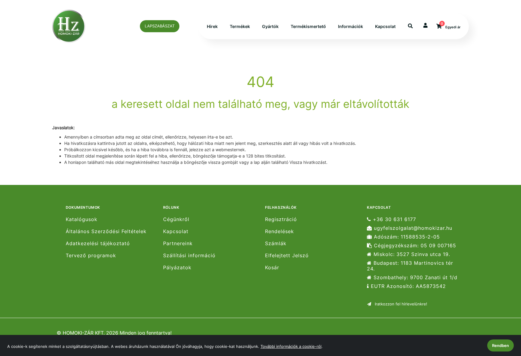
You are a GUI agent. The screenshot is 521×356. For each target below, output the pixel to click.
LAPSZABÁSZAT (160, 25)
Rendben (500, 345)
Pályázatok (177, 267)
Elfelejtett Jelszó (287, 255)
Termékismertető (308, 26)
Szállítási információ (189, 255)
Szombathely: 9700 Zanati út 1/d (414, 277)
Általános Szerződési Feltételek (106, 231)
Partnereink (178, 243)
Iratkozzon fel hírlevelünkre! (400, 303)
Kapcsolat (385, 26)
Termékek (240, 26)
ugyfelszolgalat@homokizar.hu (412, 228)
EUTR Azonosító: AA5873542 (407, 286)
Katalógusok (81, 219)
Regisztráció (281, 219)
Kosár (272, 267)
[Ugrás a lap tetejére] (502, 319)
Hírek (212, 26)
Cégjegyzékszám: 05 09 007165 (414, 245)
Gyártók (270, 26)
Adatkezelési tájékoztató (98, 243)
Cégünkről (176, 219)
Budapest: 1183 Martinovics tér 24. (410, 266)
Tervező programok (91, 255)
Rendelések (279, 231)
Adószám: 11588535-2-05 (406, 237)
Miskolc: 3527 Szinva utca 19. (411, 254)
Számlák (275, 243)
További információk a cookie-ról (290, 346)
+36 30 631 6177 (393, 219)
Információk (350, 26)
